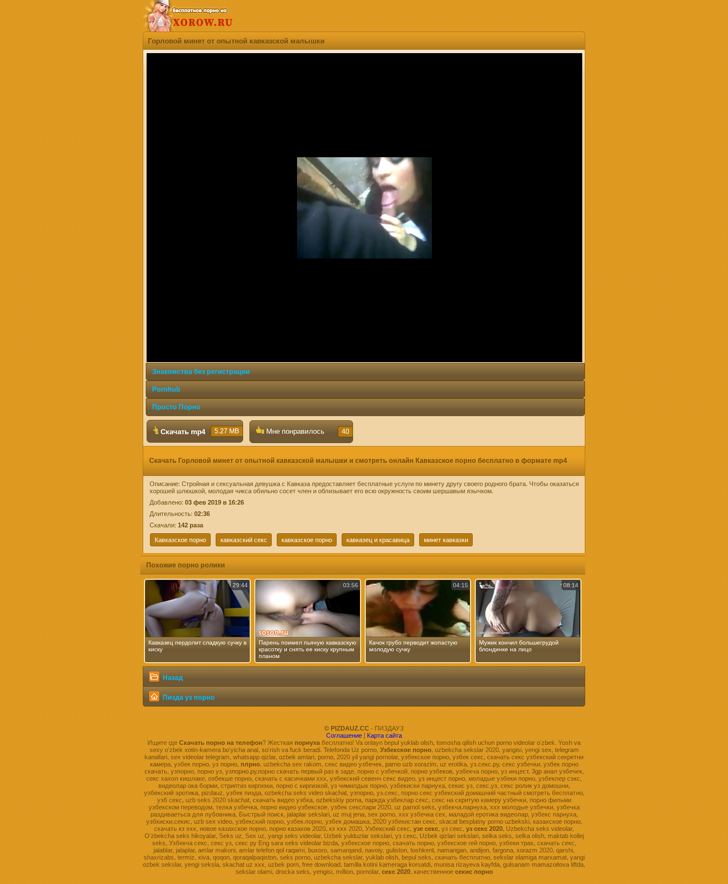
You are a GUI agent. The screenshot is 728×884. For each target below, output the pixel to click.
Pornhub (166, 389)
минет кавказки (446, 539)
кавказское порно (306, 539)
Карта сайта (384, 735)
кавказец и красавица (378, 539)
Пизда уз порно (188, 697)
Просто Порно (176, 407)
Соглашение (344, 735)
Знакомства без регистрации (201, 371)
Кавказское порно (180, 539)
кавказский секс (243, 539)
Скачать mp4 (198, 431)
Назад (172, 677)
